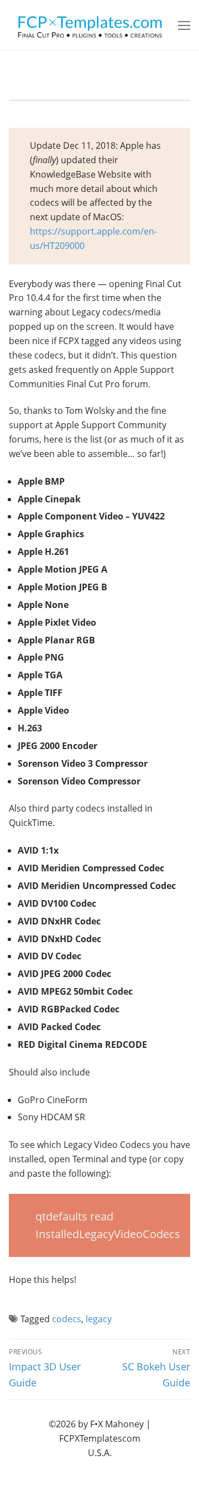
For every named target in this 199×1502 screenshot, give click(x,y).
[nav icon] (184, 25)
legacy (99, 1319)
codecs (66, 1319)
